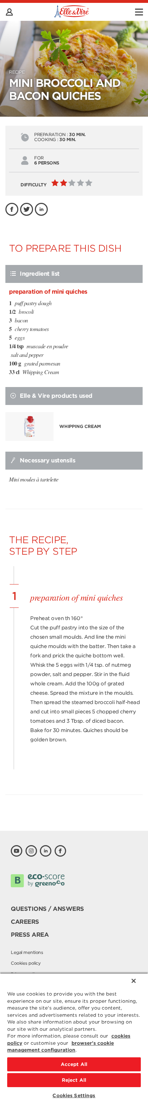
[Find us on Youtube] (16, 851)
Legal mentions (27, 952)
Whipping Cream (80, 426)
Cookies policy (26, 963)
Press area (29, 934)
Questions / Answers (47, 908)
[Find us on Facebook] (60, 851)
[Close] (133, 981)
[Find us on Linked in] (45, 851)
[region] (74, 1038)
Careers (25, 921)
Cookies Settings (73, 1095)
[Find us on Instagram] (31, 851)
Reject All (74, 1080)
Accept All (74, 1064)
